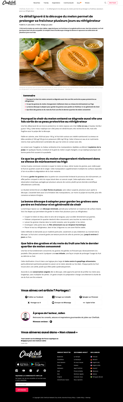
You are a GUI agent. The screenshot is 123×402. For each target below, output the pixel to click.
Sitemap (87, 397)
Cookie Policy (80, 397)
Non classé (40, 9)
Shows (87, 3)
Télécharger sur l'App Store (23, 364)
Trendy (46, 3)
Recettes (37, 3)
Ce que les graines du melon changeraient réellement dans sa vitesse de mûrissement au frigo (60, 104)
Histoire (76, 365)
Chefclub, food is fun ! (26, 9)
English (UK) (96, 362)
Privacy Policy (71, 397)
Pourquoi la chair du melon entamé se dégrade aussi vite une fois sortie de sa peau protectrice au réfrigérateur (60, 100)
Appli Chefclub (78, 368)
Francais (95, 356)
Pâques (59, 365)
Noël (58, 371)
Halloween (60, 368)
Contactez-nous (78, 377)
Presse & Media (78, 371)
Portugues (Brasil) (98, 377)
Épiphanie (60, 356)
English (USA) (96, 365)
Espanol (95, 368)
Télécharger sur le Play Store (37, 364)
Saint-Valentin (61, 362)
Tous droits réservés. (61, 397)
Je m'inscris (22, 390)
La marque (77, 356)
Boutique (112, 3)
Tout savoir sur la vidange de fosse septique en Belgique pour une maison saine (39, 340)
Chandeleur (60, 359)
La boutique (77, 359)
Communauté (68, 3)
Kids (58, 374)
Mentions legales (79, 374)
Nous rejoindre (78, 380)
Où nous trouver (78, 362)
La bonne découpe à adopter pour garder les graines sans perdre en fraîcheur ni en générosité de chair (63, 107)
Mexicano (95, 371)
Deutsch (95, 359)
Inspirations (56, 3)
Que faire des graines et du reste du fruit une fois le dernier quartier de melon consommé (58, 110)
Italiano (95, 374)
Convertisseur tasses (63, 380)
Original (59, 377)
